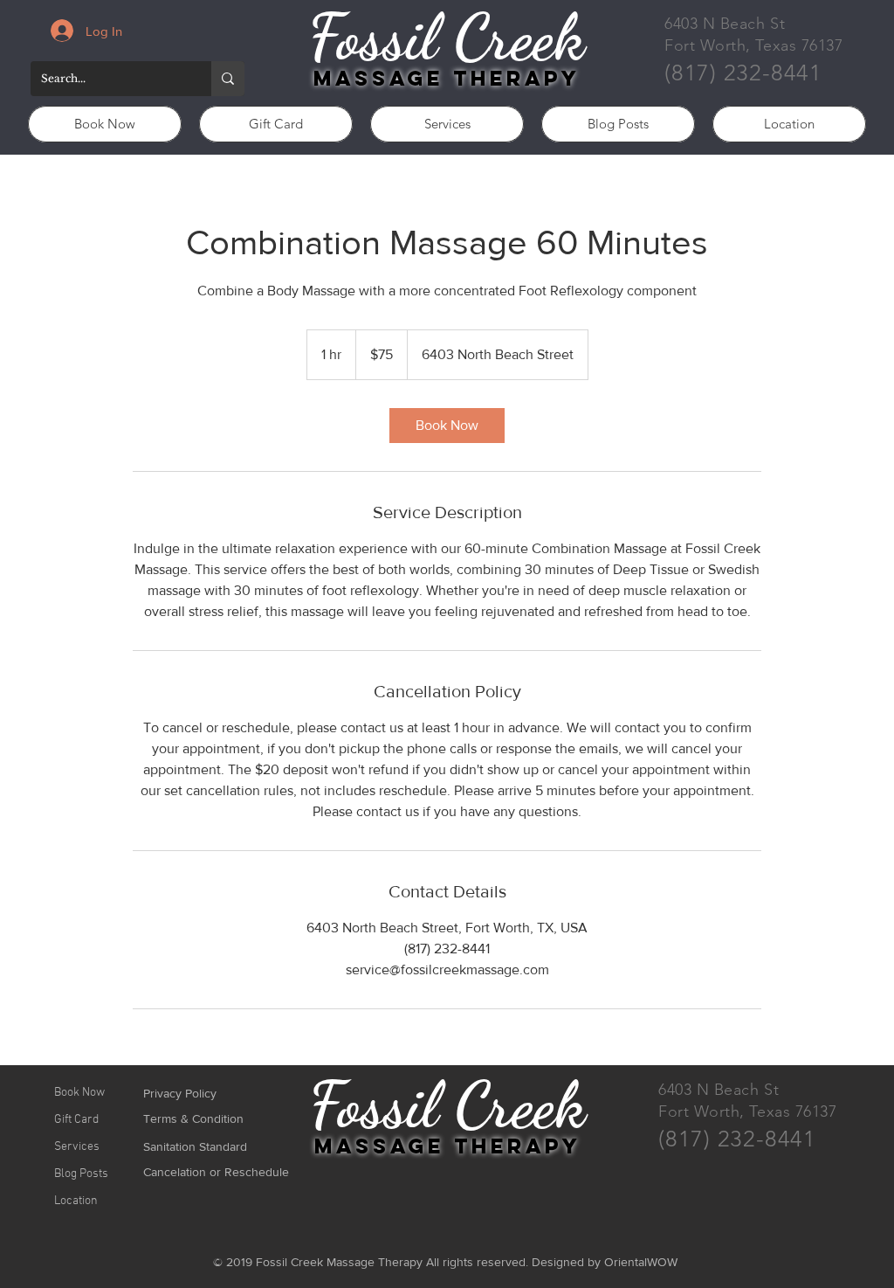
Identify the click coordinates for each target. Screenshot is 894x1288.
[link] (447, 425)
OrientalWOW (640, 1262)
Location (76, 1201)
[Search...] (227, 78)
